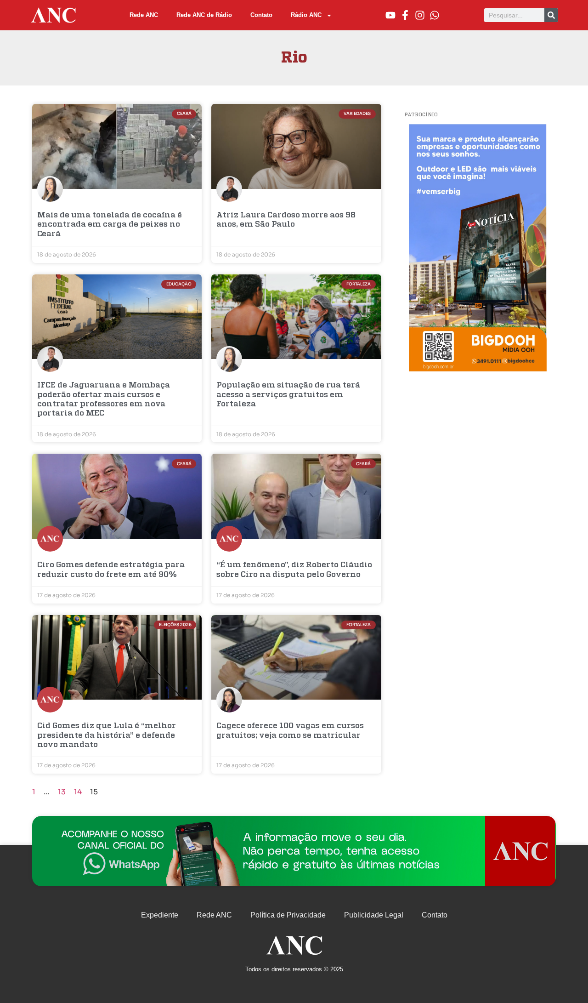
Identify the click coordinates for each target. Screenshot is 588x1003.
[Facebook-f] (405, 15)
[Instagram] (420, 15)
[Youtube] (390, 15)
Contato (261, 14)
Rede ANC (144, 14)
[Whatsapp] (435, 15)
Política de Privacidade (288, 915)
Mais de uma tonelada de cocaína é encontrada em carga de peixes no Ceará (109, 224)
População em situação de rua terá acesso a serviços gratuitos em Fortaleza (288, 395)
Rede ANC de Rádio (204, 14)
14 (78, 792)
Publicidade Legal (373, 915)
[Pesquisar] (551, 15)
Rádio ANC (306, 14)
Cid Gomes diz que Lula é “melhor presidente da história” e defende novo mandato (106, 735)
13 (62, 792)
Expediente (159, 915)
